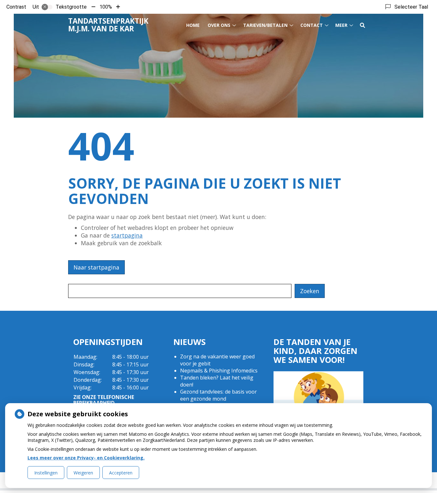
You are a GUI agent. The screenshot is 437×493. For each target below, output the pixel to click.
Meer (341, 25)
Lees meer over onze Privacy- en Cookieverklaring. (86, 458)
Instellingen (46, 473)
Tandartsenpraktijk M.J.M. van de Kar (108, 25)
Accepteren (120, 473)
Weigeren (83, 473)
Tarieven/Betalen (265, 25)
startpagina (127, 235)
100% (105, 7)
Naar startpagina (96, 267)
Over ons (219, 25)
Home (193, 25)
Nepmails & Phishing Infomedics (219, 370)
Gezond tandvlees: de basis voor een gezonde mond (218, 395)
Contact (311, 25)
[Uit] (47, 7)
